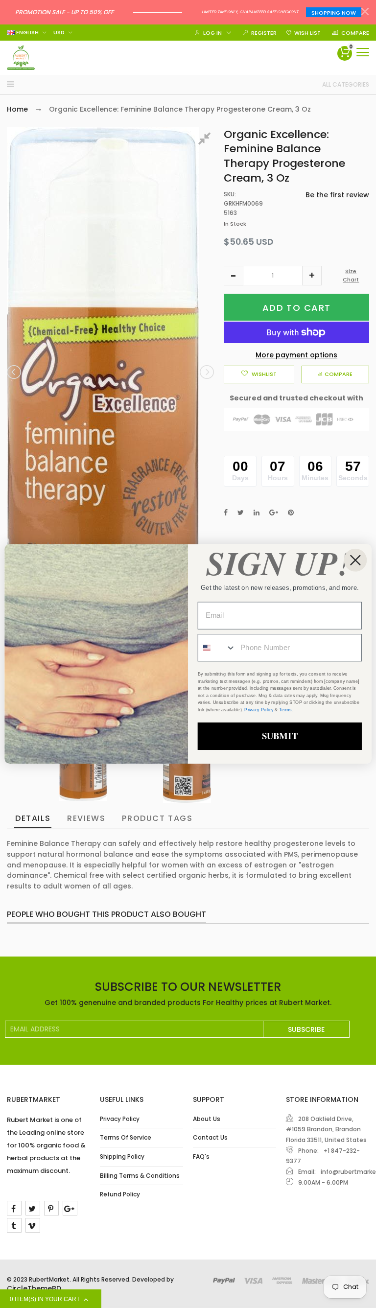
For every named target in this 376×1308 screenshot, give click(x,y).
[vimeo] (32, 1225)
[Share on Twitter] (240, 512)
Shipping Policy (122, 1156)
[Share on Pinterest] (291, 512)
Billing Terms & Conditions (140, 1175)
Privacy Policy (120, 1119)
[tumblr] (14, 1225)
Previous (15, 372)
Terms (285, 709)
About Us (206, 1119)
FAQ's (201, 1156)
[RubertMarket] (21, 58)
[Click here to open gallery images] (206, 140)
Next (206, 372)
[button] (233, 275)
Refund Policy (120, 1194)
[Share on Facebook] (226, 512)
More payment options (296, 355)
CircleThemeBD (34, 1288)
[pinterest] (51, 1208)
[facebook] (14, 1208)
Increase (312, 275)
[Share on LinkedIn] (256, 512)
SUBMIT (280, 736)
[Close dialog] (355, 560)
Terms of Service (125, 1137)
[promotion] (365, 12)
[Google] (70, 1208)
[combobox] (217, 647)
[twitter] (32, 1208)
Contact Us (210, 1137)
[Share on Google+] (273, 512)
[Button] (362, 52)
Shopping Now (333, 13)
